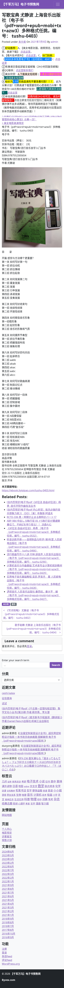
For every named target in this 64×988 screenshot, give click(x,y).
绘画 (49, 795)
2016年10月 (8, 933)
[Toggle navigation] (57, 4)
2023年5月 (8, 855)
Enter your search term (15, 660)
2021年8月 (8, 889)
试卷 (9, 781)
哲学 (29, 790)
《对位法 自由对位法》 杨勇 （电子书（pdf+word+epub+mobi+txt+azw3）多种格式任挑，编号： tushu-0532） (33, 532)
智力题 (45, 803)
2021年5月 (8, 900)
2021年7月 (8, 892)
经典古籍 (7, 803)
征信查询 (7, 698)
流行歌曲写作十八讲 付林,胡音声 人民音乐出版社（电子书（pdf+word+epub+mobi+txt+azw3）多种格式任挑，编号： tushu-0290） (34, 558)
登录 (29, 646)
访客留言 (7, 836)
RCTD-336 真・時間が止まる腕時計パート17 (31, 517)
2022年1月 (8, 881)
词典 (45, 799)
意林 (59, 781)
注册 (4, 949)
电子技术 (33, 781)
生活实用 (19, 799)
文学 (32, 803)
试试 (4, 703)
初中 (39, 799)
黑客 (27, 803)
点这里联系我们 (24, 70)
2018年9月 (8, 918)
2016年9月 (8, 937)
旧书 (47, 781)
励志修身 (50, 786)
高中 (53, 781)
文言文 (33, 786)
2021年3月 (8, 907)
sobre (26, 786)
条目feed (7, 956)
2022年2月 (8, 877)
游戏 (4, 794)
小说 (42, 781)
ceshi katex (8, 693)
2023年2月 (8, 863)
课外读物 (7, 786)
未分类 (22, 41)
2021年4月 (8, 904)
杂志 (57, 799)
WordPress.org (11, 963)
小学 (55, 794)
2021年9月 (8, 885)
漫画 (38, 803)
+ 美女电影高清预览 (13, 123)
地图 (20, 786)
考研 (23, 781)
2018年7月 (8, 926)
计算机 (37, 795)
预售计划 (7, 840)
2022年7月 (8, 870)
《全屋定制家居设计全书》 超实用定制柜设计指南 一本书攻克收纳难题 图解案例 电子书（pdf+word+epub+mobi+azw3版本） (31, 736)
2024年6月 (8, 851)
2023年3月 (8, 859)
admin (54, 41)
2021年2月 (8, 911)
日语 (15, 786)
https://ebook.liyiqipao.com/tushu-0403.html (28, 490)
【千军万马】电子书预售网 (20, 4)
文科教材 (11, 790)
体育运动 (16, 781)
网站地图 (7, 815)
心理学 (21, 803)
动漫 (4, 790)
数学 (41, 786)
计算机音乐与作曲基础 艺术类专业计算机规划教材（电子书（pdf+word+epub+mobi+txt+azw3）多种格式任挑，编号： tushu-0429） (34, 569)
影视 (15, 803)
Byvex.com (8, 980)
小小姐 (57, 790)
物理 (33, 799)
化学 (58, 786)
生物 (18, 795)
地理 (24, 794)
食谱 (45, 790)
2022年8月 (8, 866)
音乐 (13, 604)
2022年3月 (8, 874)
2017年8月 (8, 930)
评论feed (7, 960)
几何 (4, 781)
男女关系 (11, 794)
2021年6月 (8, 896)
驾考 (50, 799)
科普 (27, 799)
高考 (44, 794)
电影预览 (7, 832)
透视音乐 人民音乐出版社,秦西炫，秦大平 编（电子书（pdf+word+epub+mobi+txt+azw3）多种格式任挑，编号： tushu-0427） (33, 595)
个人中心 (7, 829)
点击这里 (25, 51)
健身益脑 (37, 790)
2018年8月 (8, 922)
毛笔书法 (21, 790)
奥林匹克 (9, 799)
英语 (50, 790)
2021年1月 (8, 915)
